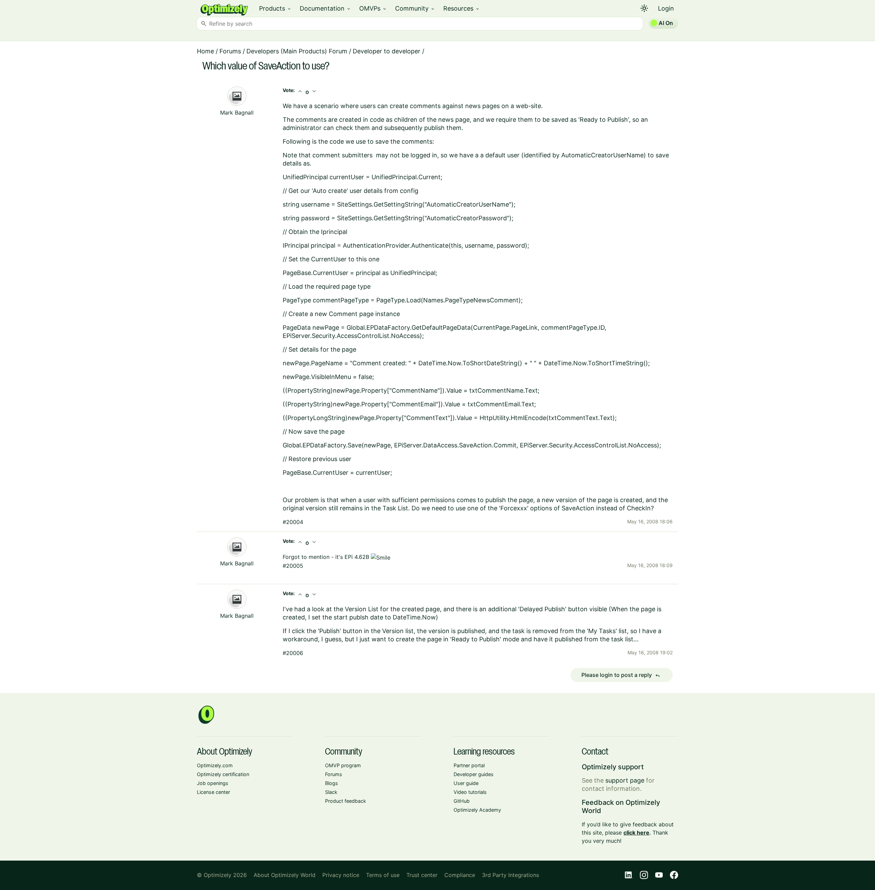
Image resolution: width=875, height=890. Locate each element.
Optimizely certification (223, 774)
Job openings (212, 783)
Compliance (459, 875)
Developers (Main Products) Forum (296, 51)
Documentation (325, 8)
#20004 (293, 522)
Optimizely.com (215, 765)
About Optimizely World (284, 875)
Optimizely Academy (477, 810)
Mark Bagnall (237, 112)
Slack (331, 792)
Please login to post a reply (620, 675)
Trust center (422, 875)
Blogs (331, 783)
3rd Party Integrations (510, 875)
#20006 (293, 653)
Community (415, 8)
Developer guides (474, 774)
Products (275, 8)
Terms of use (383, 875)
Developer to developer (386, 51)
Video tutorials (470, 792)
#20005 (293, 565)
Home (205, 51)
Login (666, 8)
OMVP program (343, 765)
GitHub (462, 801)
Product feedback (345, 801)
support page (624, 780)
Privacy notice (340, 875)
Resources (461, 8)
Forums (230, 51)
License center (213, 792)
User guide (466, 783)
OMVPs (373, 8)
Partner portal (469, 765)
